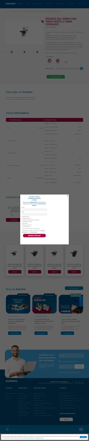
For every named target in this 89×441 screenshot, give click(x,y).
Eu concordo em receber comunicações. (31, 228)
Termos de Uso (34, 232)
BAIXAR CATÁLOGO (34, 236)
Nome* (23, 207)
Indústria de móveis (27, 218)
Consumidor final (26, 226)
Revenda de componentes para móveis (31, 220)
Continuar (83, 437)
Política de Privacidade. (29, 438)
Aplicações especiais (27, 225)
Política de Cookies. (40, 438)
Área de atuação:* (25, 216)
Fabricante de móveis (27, 221)
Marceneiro (25, 223)
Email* (23, 212)
